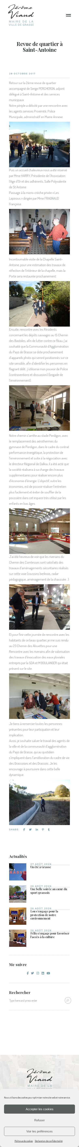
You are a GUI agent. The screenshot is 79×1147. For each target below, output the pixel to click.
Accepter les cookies (39, 1109)
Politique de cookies (24, 1141)
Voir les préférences (39, 1131)
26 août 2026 (41, 886)
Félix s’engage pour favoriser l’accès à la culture (49, 935)
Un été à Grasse (40, 867)
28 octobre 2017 (22, 73)
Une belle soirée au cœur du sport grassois (48, 890)
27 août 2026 (41, 864)
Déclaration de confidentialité (49, 1141)
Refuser (39, 1120)
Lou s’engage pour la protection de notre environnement (44, 915)
